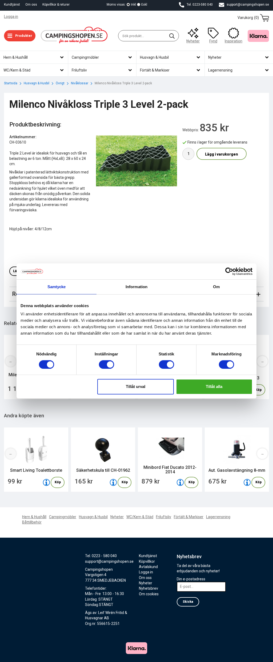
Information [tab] (136, 286)
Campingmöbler (62, 517)
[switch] (106, 364)
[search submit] (172, 35)
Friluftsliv (163, 517)
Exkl (144, 4)
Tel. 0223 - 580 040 (101, 556)
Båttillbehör (32, 522)
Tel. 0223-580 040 (199, 4)
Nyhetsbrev (148, 588)
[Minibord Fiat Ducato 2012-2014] (180, 482)
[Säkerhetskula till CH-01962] (113, 482)
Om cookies (149, 594)
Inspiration (233, 41)
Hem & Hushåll (34, 517)
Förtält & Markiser (188, 517)
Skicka (188, 602)
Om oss (31, 4)
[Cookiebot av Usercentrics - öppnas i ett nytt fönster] (229, 271)
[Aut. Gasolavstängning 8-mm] (247, 482)
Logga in (11, 16)
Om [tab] (216, 286)
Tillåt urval (135, 386)
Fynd (213, 41)
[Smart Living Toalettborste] (46, 482)
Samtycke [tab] (56, 286)
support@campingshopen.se (247, 4)
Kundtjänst (12, 4)
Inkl (133, 4)
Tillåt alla (214, 386)
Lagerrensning (218, 517)
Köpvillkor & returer (56, 4)
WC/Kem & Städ (139, 517)
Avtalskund (148, 567)
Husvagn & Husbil (93, 517)
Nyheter (193, 41)
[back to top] (261, 654)
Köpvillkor (147, 561)
